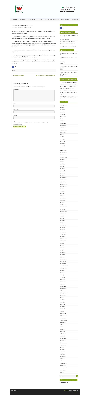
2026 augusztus (63, 105)
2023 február (62, 200)
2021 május (62, 247)
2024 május (62, 166)
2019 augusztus (63, 295)
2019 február (62, 308)
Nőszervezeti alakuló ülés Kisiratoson (67, 41)
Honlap (15, 115)
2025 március (62, 143)
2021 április (62, 250)
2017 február (62, 358)
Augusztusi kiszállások (64, 39)
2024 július (62, 161)
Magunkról (15, 19)
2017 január (62, 361)
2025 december (63, 123)
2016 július (62, 372)
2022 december (63, 204)
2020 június (62, 272)
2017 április (62, 354)
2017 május (62, 351)
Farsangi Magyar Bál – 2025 (70, 86)
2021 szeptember (63, 238)
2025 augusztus (63, 132)
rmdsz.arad (14, 27)
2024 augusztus (63, 159)
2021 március (62, 252)
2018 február (62, 336)
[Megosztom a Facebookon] (13, 67)
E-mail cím (15, 109)
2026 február (62, 118)
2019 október (62, 290)
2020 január (62, 284)
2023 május (62, 193)
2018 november (63, 315)
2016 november (63, 363)
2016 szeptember (63, 367)
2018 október (62, 318)
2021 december (63, 232)
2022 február (62, 227)
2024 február (62, 173)
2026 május (62, 112)
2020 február (62, 281)
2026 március (63, 116)
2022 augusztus (63, 213)
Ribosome (66, 390)
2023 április (62, 195)
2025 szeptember (63, 130)
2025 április (62, 141)
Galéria (40, 19)
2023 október (63, 182)
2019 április (62, 304)
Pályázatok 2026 (65, 19)
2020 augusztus (63, 268)
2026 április (62, 114)
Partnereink (31, 19)
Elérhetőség (75, 19)
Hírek (14, 70)
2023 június (62, 191)
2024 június (62, 164)
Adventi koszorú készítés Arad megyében (45, 75)
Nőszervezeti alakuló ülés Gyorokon (67, 43)
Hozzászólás (16, 89)
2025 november (63, 125)
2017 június (62, 349)
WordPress (75, 391)
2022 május (62, 220)
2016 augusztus (63, 370)
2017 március (62, 356)
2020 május (62, 275)
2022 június (62, 218)
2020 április (62, 277)
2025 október (62, 127)
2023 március (63, 198)
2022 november (63, 207)
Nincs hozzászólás (28, 27)
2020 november (63, 261)
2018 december (63, 313)
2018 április (62, 331)
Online (64, 382)
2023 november (63, 179)
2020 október (63, 263)
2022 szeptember (63, 211)
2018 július (62, 324)
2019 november (63, 288)
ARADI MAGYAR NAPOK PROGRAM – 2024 (68, 57)
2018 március (62, 333)
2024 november (63, 152)
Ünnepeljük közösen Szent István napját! (68, 46)
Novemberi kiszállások (18, 75)
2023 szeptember (63, 184)
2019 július (62, 297)
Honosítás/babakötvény (51, 19)
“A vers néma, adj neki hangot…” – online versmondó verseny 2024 (69, 92)
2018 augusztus (63, 322)
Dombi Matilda (63, 96)
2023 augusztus (63, 186)
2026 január (62, 121)
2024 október (63, 155)
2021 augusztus (63, 241)
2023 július (62, 188)
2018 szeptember (63, 320)
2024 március (63, 170)
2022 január (62, 229)
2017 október (62, 340)
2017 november (63, 338)
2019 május (62, 302)
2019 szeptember (63, 293)
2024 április (62, 168)
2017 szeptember (63, 342)
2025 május (62, 139)
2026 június (62, 109)
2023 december (63, 177)
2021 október (62, 236)
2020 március (63, 279)
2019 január (62, 311)
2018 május (62, 329)
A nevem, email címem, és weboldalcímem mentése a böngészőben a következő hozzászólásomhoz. (30, 124)
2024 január (62, 175)
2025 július (62, 134)
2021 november (63, 234)
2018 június (62, 327)
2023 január (62, 202)
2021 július (62, 243)
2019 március (62, 306)
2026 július (62, 107)
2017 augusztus (63, 345)
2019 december (63, 286)
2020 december (63, 259)
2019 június (62, 299)
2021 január (62, 256)
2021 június (62, 245)
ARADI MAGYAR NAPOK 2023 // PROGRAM (68, 53)
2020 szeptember (63, 265)
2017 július (62, 347)
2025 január (62, 148)
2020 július (62, 270)
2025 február (62, 145)
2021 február (62, 254)
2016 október (62, 365)
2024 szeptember (63, 157)
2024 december (63, 150)
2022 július (62, 216)
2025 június (62, 136)
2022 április (62, 222)
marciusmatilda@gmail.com (65, 90)
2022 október (63, 209)
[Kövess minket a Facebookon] (61, 28)
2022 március (63, 225)
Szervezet (22, 19)
